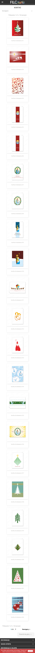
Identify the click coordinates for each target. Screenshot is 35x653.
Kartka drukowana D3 (17, 69)
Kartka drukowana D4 (17, 98)
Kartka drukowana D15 (17, 415)
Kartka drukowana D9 (17, 242)
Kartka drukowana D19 (17, 530)
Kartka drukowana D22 (17, 617)
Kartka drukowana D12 (17, 329)
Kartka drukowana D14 (17, 386)
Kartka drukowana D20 (17, 559)
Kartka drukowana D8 (17, 213)
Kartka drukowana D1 (17, 40)
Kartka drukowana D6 (17, 156)
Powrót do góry (25, 634)
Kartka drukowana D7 (17, 185)
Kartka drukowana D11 (17, 300)
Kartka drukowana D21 (17, 588)
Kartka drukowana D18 (17, 502)
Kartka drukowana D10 (17, 271)
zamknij (30, 651)
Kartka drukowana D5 (17, 127)
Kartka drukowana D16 (17, 444)
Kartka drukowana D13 (17, 358)
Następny (26, 629)
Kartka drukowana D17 (17, 473)
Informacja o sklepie (9, 648)
